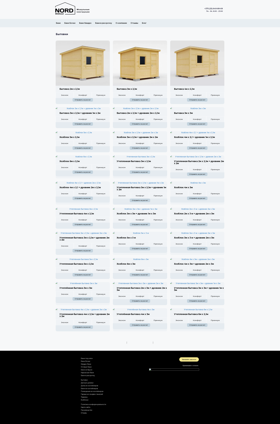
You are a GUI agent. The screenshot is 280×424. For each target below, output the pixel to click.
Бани (58, 23)
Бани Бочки (69, 23)
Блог (144, 23)
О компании (121, 23)
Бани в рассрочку (103, 23)
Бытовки (62, 34)
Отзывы (134, 23)
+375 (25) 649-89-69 (213, 9)
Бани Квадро (85, 23)
